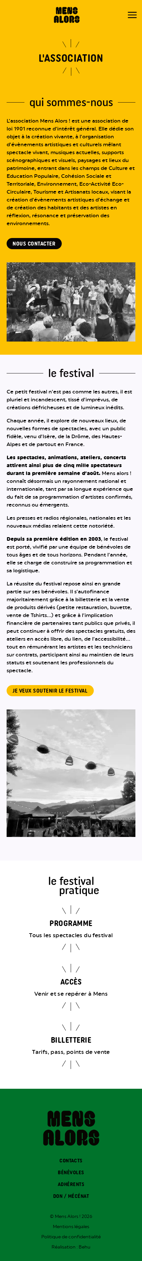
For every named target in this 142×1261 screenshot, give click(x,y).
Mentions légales (71, 1226)
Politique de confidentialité (71, 1236)
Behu (84, 1246)
